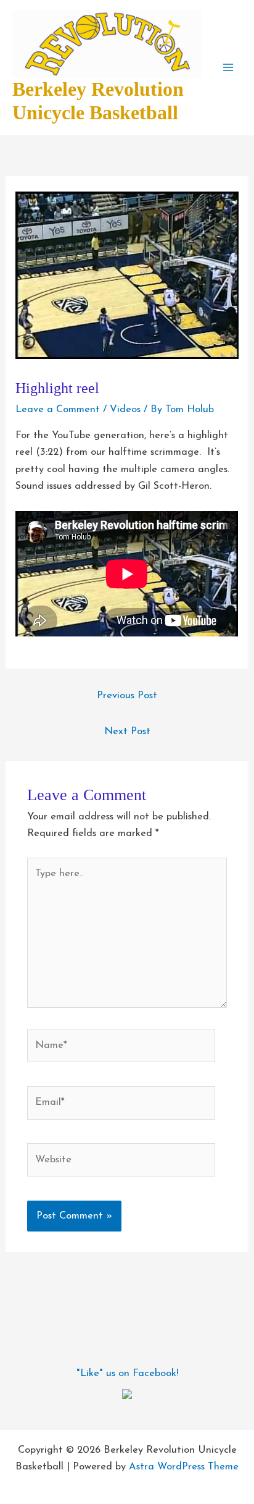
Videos (125, 410)
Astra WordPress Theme (184, 1467)
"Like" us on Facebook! (127, 1374)
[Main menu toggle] (228, 68)
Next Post (127, 732)
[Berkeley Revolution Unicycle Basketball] (127, 1393)
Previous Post (127, 696)
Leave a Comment (57, 410)
